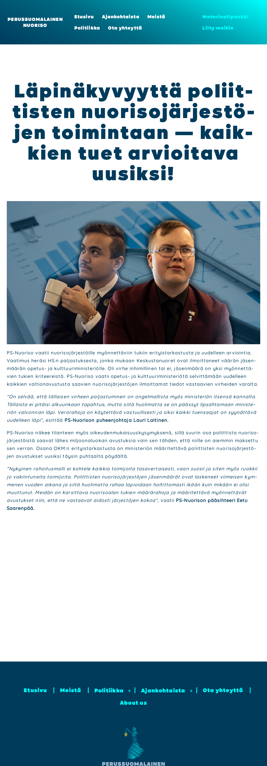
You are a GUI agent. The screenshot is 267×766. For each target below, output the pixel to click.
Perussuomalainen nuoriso (35, 22)
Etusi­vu (84, 17)
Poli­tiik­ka (87, 28)
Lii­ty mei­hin (218, 28)
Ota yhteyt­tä (125, 28)
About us (133, 702)
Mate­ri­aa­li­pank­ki (225, 17)
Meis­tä (156, 17)
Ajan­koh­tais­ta (120, 17)
